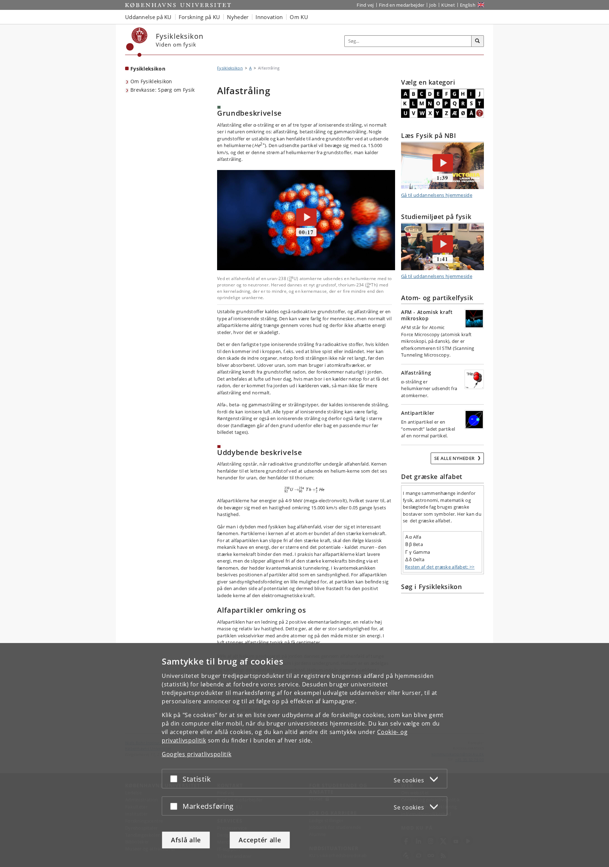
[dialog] (304, 755)
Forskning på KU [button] (199, 16)
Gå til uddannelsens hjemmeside (436, 195)
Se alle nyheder (455, 458)
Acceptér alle (260, 840)
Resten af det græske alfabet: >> (440, 567)
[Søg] (477, 41)
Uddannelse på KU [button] (148, 16)
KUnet (448, 5)
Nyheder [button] (237, 16)
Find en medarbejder (402, 5)
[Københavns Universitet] (137, 42)
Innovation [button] (269, 16)
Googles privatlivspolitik (197, 754)
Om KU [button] (299, 16)
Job (432, 5)
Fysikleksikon (147, 68)
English (467, 5)
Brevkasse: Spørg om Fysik (162, 89)
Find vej (365, 5)
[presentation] (291, 278)
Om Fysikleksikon (151, 81)
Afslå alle (186, 840)
